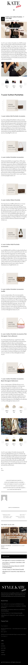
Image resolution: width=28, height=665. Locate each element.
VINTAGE (3, 654)
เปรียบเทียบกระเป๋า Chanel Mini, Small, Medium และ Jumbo (13, 572)
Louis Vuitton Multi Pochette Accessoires (14, 484)
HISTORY (3, 646)
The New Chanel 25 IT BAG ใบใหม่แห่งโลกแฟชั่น (13, 569)
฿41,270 (9, 444)
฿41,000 (16, 411)
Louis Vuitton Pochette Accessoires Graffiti (14, 487)
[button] (3, 84)
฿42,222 (23, 411)
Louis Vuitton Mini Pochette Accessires (14, 482)
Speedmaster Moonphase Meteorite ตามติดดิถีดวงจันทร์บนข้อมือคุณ (13, 566)
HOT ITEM (3, 648)
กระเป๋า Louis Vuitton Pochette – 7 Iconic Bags (14, 17)
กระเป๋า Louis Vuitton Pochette (14, 489)
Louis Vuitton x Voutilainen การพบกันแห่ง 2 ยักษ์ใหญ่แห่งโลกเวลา (13, 563)
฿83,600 (16, 86)
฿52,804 (16, 444)
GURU (2, 644)
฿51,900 (9, 411)
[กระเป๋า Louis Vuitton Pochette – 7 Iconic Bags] (14, 29)
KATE (8, 20)
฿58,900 (9, 86)
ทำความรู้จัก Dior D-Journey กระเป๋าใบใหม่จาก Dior (13, 560)
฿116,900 (23, 86)
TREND (2, 652)
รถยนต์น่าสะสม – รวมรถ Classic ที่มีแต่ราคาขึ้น (7, 517)
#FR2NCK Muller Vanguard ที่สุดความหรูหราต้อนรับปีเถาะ (13, 634)
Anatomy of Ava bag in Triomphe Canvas (20, 517)
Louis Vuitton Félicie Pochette (13, 480)
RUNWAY (3, 650)
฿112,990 (23, 444)
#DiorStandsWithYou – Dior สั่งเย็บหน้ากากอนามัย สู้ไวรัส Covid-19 (14, 629)
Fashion (12, 20)
